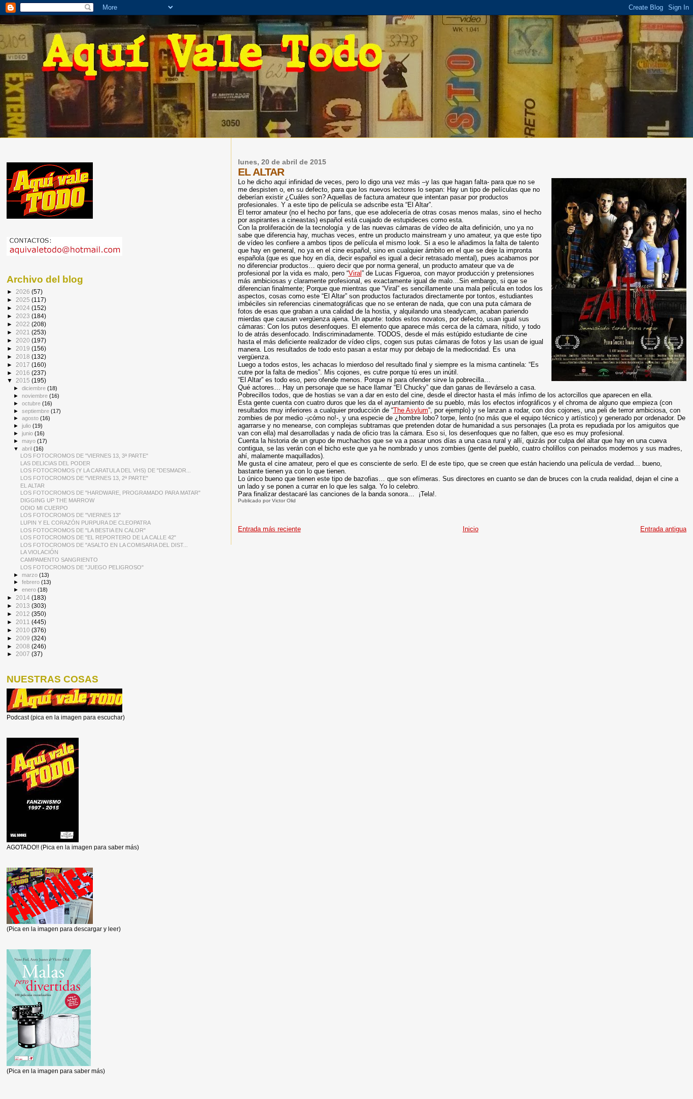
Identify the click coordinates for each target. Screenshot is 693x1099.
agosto (31, 418)
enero (30, 590)
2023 (23, 316)
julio (27, 426)
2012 (23, 613)
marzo (30, 575)
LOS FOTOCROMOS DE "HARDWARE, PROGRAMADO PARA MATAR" (110, 493)
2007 (23, 653)
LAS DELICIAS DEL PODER (55, 463)
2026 (23, 291)
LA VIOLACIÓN (39, 552)
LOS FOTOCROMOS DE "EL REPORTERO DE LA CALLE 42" (98, 537)
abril (27, 448)
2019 (23, 348)
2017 (23, 364)
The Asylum (410, 410)
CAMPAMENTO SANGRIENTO (59, 560)
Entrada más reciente (269, 529)
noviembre (35, 396)
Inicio (470, 529)
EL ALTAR (32, 486)
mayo (29, 441)
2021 (23, 332)
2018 (23, 356)
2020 (23, 340)
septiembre (36, 411)
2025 (23, 299)
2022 (23, 324)
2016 (23, 372)
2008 (23, 646)
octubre (32, 403)
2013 (23, 605)
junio (28, 433)
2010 (23, 630)
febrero (31, 582)
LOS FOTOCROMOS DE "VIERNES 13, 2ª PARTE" (84, 478)
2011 (23, 622)
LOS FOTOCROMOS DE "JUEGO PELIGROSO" (82, 567)
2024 (23, 307)
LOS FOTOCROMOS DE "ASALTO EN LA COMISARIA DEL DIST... (104, 545)
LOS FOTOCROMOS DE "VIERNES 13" (70, 515)
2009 (23, 638)
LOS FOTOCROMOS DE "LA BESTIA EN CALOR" (83, 530)
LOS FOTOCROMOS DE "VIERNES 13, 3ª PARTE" (84, 456)
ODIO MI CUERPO (44, 508)
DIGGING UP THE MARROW (57, 500)
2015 (23, 380)
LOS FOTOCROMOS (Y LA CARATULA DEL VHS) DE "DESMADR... (105, 470)
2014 (23, 597)
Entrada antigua (663, 529)
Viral (355, 273)
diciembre (34, 388)
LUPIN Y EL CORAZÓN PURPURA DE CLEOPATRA (85, 523)
